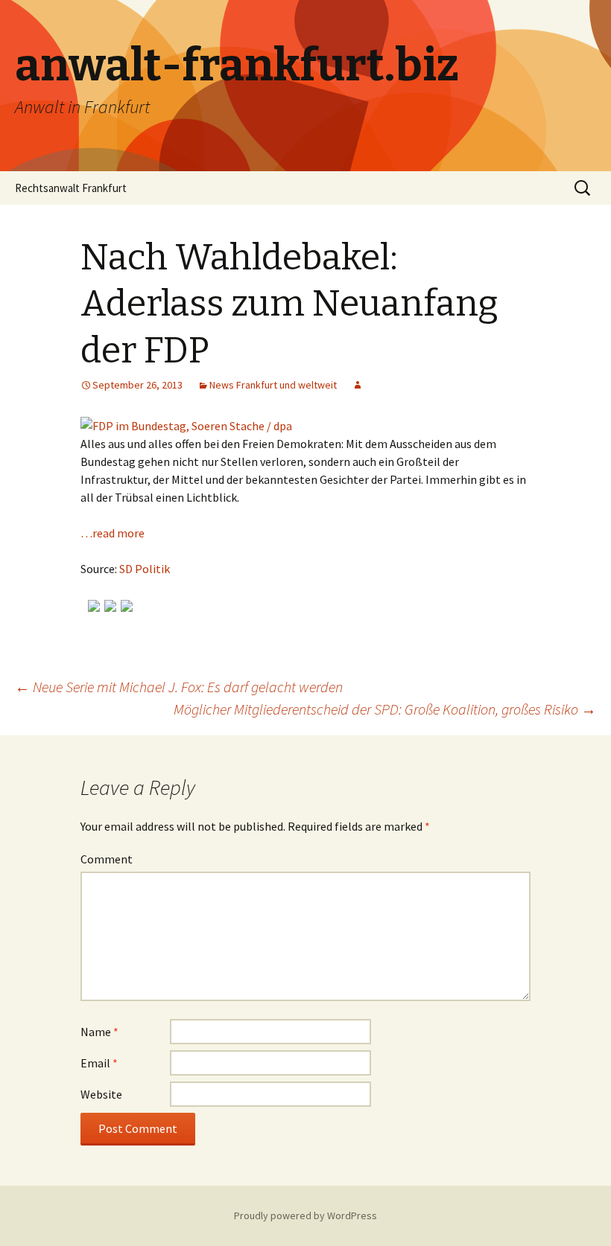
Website (101, 1094)
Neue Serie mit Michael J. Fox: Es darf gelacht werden (179, 686)
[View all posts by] (358, 385)
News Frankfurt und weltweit (273, 385)
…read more (112, 532)
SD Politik (144, 568)
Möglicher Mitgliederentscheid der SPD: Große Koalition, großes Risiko (385, 709)
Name (99, 1031)
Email (99, 1062)
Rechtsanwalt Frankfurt (71, 188)
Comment (106, 859)
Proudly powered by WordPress (305, 1215)
